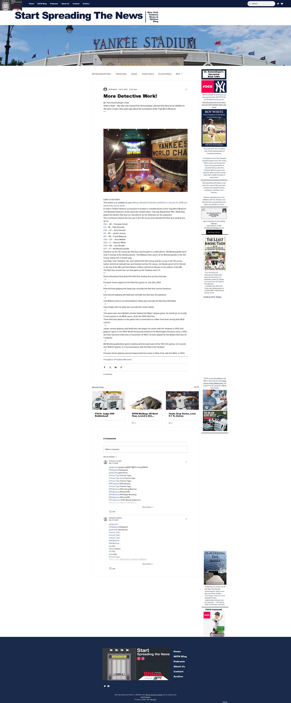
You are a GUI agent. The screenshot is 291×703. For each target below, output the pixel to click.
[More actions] (186, 89)
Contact (178, 671)
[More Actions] (186, 462)
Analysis (134, 74)
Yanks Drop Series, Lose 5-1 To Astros (182, 415)
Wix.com (153, 699)
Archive (178, 676)
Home (177, 651)
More (178, 74)
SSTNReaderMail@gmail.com (214, 228)
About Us (179, 666)
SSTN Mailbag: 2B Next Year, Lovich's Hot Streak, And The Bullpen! (145, 415)
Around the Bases (165, 74)
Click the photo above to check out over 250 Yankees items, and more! (214, 104)
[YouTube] (282, 3)
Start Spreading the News (101, 74)
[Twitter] (278, 3)
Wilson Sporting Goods (154, 695)
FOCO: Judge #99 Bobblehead (104, 415)
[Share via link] (121, 367)
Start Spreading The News (79, 15)
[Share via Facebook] (104, 367)
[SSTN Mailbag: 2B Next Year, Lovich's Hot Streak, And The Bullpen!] (145, 400)
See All (196, 387)
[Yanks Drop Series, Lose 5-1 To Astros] (182, 400)
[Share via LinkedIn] (116, 367)
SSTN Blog (180, 656)
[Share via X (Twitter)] (110, 367)
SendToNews (145, 697)
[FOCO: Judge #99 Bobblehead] (108, 400)
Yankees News (121, 74)
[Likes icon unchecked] (110, 511)
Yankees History (148, 74)
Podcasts (179, 661)
